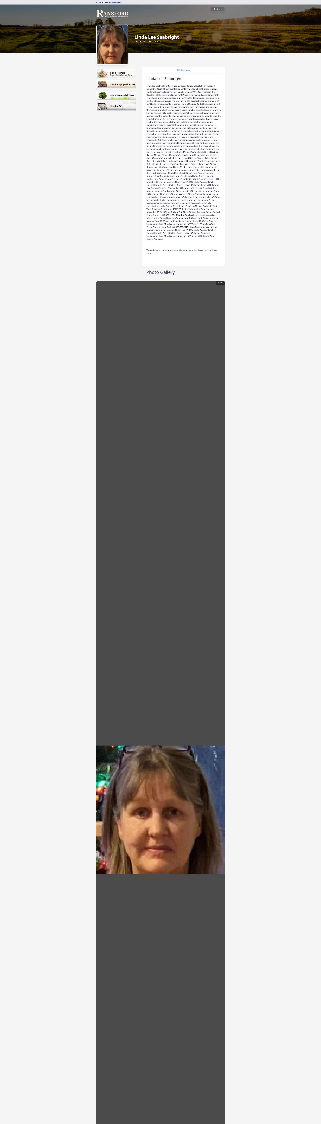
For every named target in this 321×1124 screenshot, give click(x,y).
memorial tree (178, 250)
